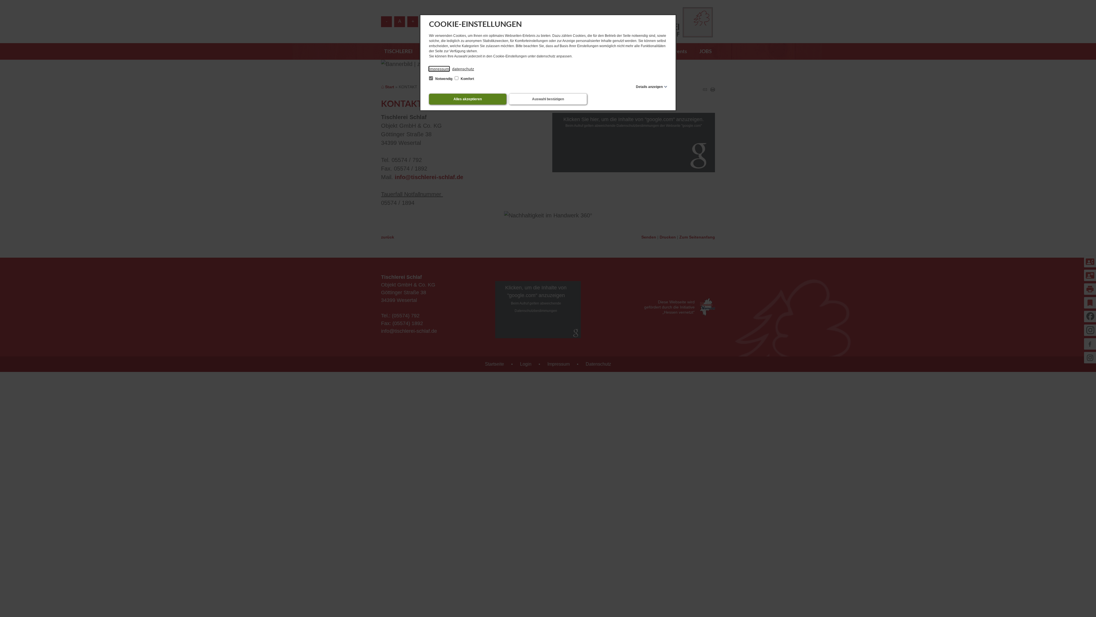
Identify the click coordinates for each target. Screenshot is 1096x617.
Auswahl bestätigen (548, 99)
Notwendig (443, 79)
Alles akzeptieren (468, 99)
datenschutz (463, 69)
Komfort (467, 79)
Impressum (439, 69)
